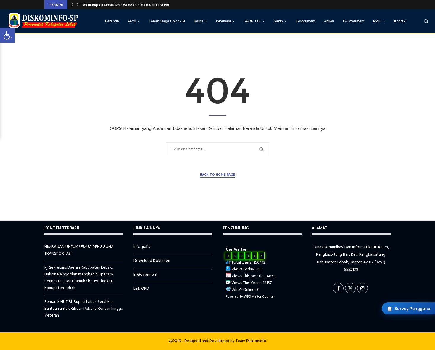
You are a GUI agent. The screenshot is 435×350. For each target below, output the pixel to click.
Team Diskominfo (251, 341)
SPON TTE (252, 21)
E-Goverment (353, 21)
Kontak (399, 21)
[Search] (426, 21)
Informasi (223, 21)
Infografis (141, 246)
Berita (198, 21)
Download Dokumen (151, 260)
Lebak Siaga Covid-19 (167, 21)
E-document (305, 21)
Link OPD (141, 288)
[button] (72, 4)
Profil (132, 21)
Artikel (329, 21)
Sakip (278, 21)
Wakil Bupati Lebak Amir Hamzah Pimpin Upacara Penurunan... (134, 4)
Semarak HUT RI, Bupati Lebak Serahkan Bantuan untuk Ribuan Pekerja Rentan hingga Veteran (83, 309)
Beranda (112, 21)
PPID (377, 21)
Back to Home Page (217, 174)
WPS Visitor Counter (259, 296)
